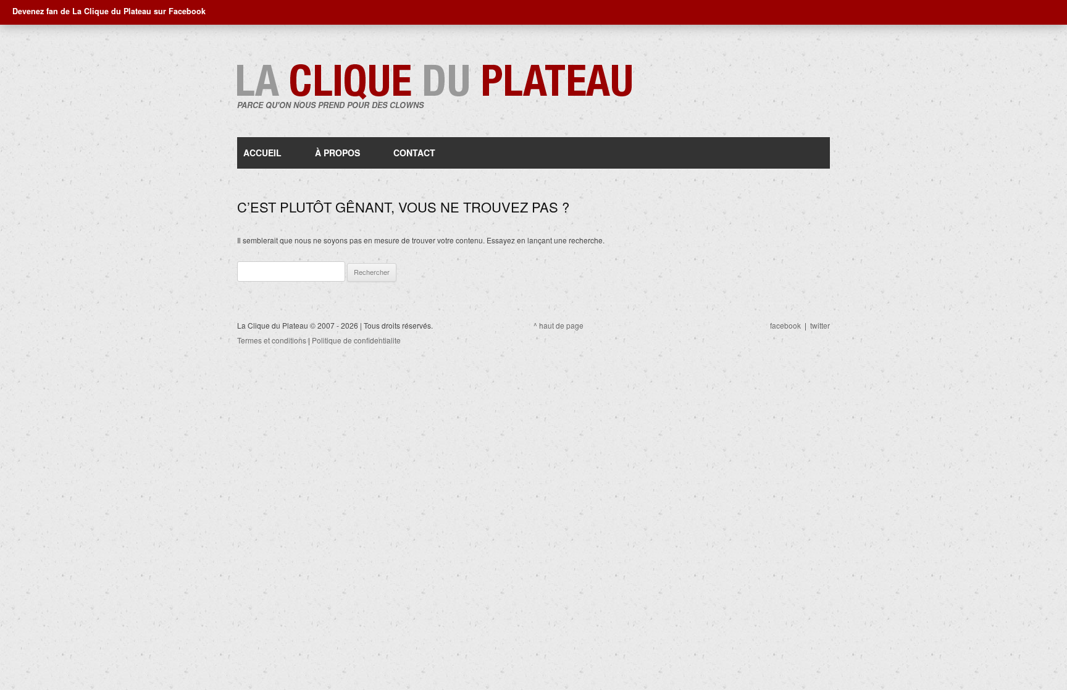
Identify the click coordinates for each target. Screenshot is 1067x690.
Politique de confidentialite (356, 340)
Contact (414, 152)
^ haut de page (559, 325)
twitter (820, 325)
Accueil (262, 152)
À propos (337, 152)
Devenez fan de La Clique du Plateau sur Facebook (109, 11)
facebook (785, 325)
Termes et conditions (271, 340)
